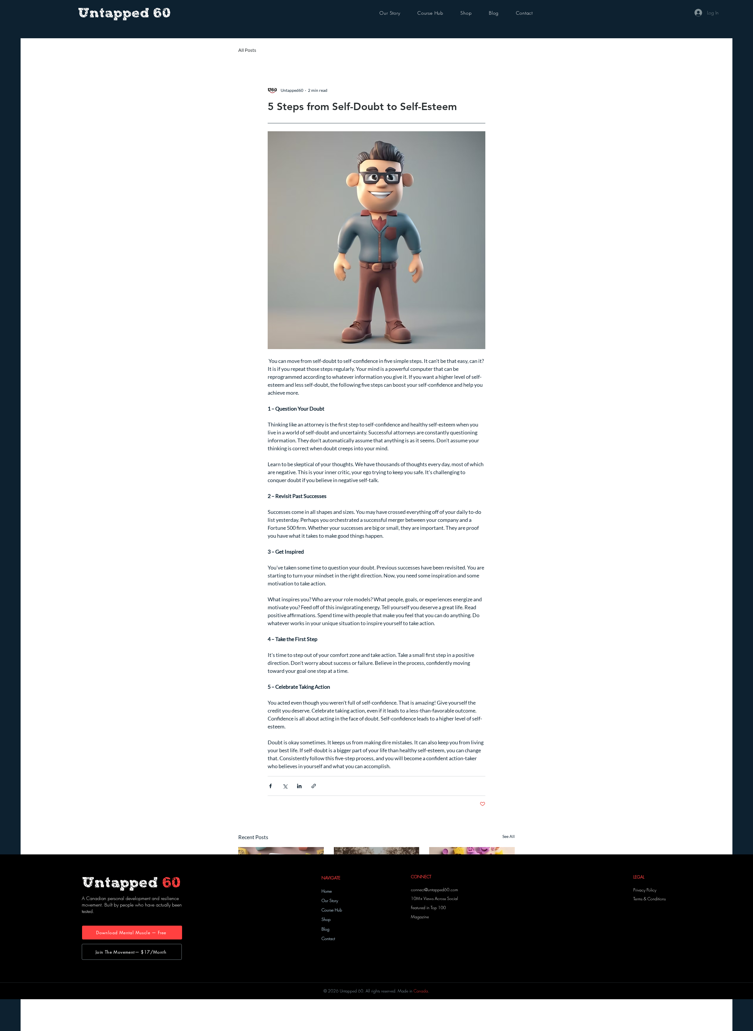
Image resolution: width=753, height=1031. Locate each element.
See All (508, 836)
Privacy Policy (644, 890)
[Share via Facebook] (270, 786)
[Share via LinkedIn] (299, 786)
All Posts (247, 50)
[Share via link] (313, 786)
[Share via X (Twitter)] (285, 786)
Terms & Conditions (649, 898)
